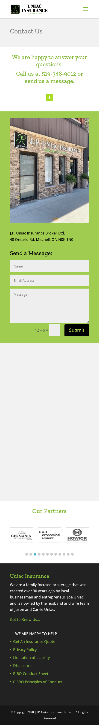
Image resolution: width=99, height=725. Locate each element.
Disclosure (22, 665)
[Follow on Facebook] (49, 97)
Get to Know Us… (25, 619)
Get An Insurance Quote (34, 641)
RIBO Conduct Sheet (30, 673)
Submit (76, 330)
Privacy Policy (25, 649)
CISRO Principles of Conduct (37, 681)
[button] (26, 554)
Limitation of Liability (31, 657)
